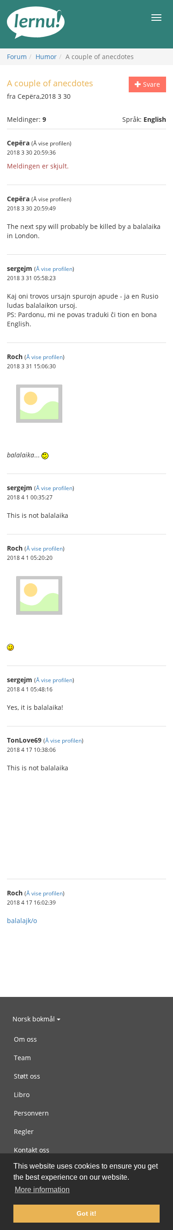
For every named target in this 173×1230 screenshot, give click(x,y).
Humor (46, 56)
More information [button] (42, 1190)
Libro (22, 1094)
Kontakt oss (31, 1150)
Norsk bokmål (34, 1018)
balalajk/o (22, 920)
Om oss (25, 1039)
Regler (24, 1131)
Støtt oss (27, 1076)
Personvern (31, 1113)
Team (22, 1057)
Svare (150, 84)
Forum (17, 56)
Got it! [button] (86, 1213)
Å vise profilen (54, 268)
